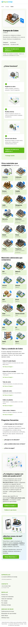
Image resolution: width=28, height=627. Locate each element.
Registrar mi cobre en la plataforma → (12, 49)
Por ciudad (4, 601)
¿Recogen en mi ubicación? (12, 439)
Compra (7, 6)
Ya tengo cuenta (9, 155)
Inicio (2, 6)
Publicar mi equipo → (10, 505)
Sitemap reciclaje (6, 605)
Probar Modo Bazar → (11, 557)
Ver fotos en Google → (8, 366)
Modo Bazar (4, 615)
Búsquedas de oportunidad (8, 613)
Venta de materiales (6, 598)
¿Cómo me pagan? (9, 448)
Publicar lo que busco (10, 510)
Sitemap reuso (5, 617)
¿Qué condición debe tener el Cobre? (14, 444)
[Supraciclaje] (7, 2)
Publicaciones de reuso (7, 611)
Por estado (4, 603)
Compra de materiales (7, 596)
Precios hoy (4, 594)
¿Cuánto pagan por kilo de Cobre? (13, 424)
